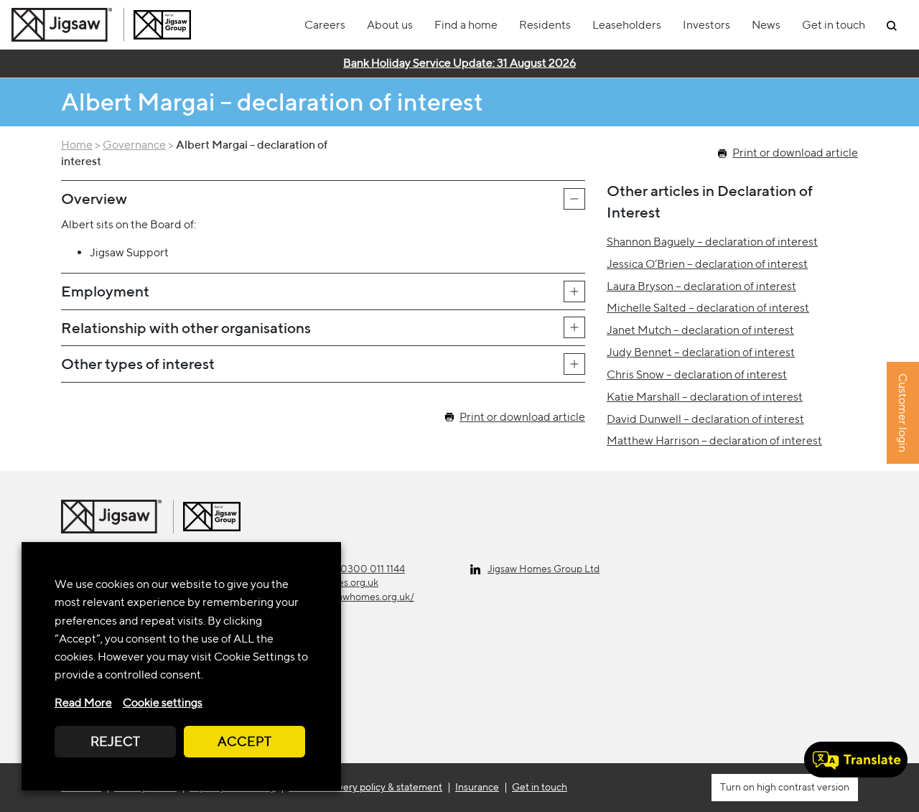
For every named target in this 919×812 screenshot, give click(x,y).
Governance (134, 144)
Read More (83, 702)
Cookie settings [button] (162, 702)
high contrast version (802, 787)
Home (77, 144)
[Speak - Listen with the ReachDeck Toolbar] (856, 760)
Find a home (466, 25)
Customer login (903, 413)
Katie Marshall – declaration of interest (705, 396)
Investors (706, 25)
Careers (324, 25)
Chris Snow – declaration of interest (697, 374)
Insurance (477, 787)
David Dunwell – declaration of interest (705, 419)
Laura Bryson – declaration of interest (701, 286)
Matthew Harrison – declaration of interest (714, 440)
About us (390, 25)
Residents (545, 25)
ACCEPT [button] (244, 741)
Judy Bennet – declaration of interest (701, 352)
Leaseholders (626, 25)
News (766, 25)
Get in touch (833, 25)
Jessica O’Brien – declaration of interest (707, 264)
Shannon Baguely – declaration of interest (712, 241)
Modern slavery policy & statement (365, 787)
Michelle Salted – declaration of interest (708, 307)
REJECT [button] (115, 741)
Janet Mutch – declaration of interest (700, 330)
